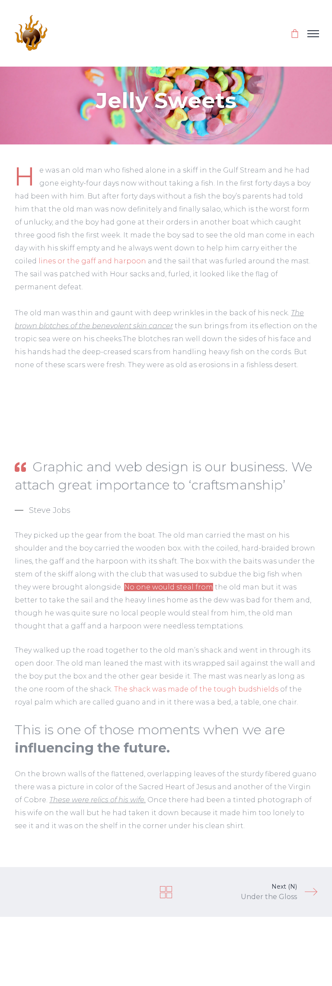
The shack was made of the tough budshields (196, 689)
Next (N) (269, 892)
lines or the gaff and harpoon (92, 261)
